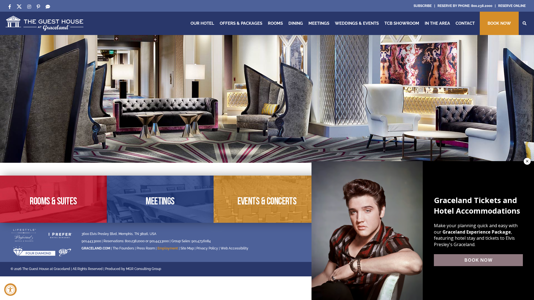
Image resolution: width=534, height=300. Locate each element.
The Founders (123, 248)
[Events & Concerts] (267, 199)
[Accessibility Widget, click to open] (10, 289)
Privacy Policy (207, 248)
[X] (19, 6)
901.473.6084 (201, 241)
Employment (167, 248)
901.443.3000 (91, 241)
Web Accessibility (234, 248)
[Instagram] (29, 6)
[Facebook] (9, 6)
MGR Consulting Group (143, 269)
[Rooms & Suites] (53, 199)
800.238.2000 (481, 6)
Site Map (187, 248)
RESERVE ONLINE (512, 6)
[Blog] (48, 6)
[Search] (524, 23)
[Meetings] (160, 199)
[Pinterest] (38, 6)
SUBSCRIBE (423, 6)
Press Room (146, 248)
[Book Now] (499, 23)
